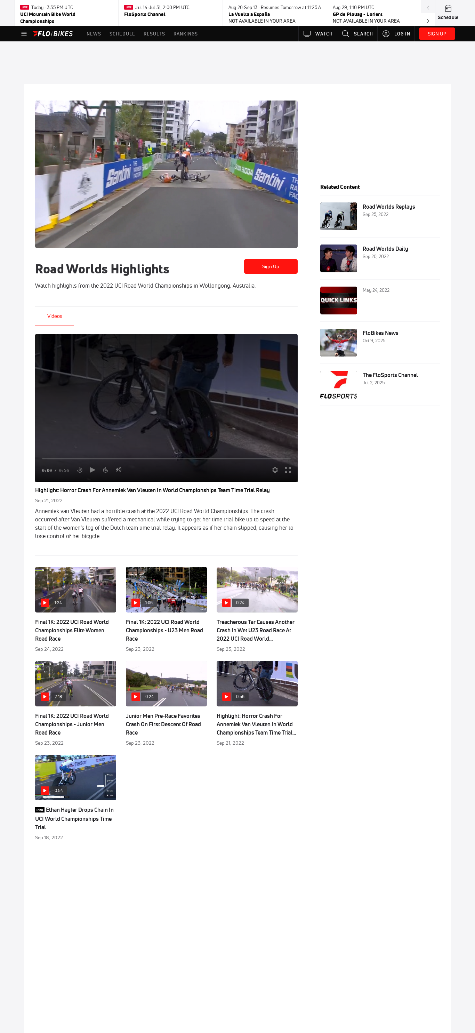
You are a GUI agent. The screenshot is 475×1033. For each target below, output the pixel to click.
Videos (54, 316)
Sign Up (270, 266)
